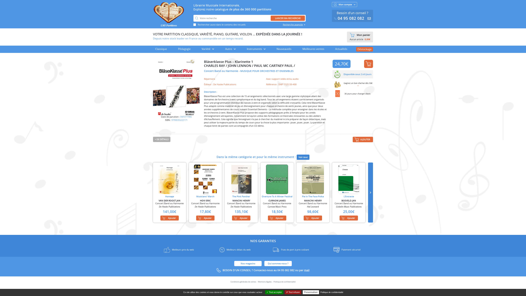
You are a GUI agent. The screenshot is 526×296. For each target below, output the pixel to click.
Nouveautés (284, 49)
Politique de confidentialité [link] (331, 292)
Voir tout (303, 157)
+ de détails (162, 139)
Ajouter (368, 64)
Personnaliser (311, 292)
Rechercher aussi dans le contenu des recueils (222, 24)
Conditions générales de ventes (243, 282)
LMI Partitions (169, 25)
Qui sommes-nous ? (278, 263)
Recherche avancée (293, 24)
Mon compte (345, 4)
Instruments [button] (255, 49)
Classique (161, 49)
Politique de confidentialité (284, 282)
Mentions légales (265, 282)
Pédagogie (184, 49)
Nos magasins (248, 263)
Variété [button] (206, 49)
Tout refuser (294, 292)
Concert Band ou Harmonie (221, 71)
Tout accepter (275, 292)
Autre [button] (229, 49)
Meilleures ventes (313, 49)
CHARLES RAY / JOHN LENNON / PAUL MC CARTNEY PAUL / (249, 66)
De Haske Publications (224, 84)
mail (306, 270)
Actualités (341, 49)
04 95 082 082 (351, 18)
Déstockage (365, 49)
